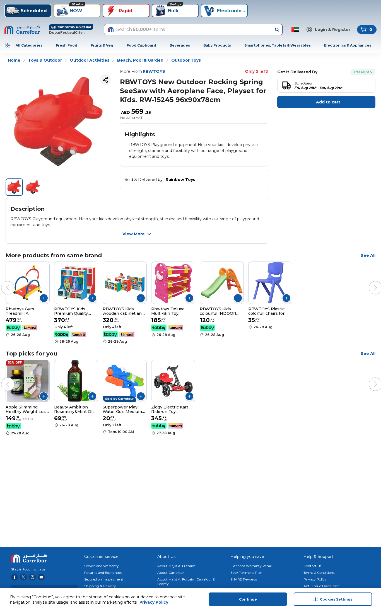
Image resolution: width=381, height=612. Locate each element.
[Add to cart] (43, 298)
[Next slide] (370, 282)
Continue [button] (248, 599)
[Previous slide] (2, 282)
